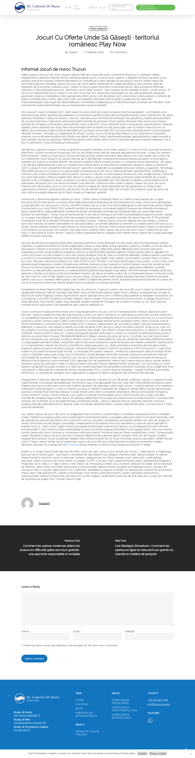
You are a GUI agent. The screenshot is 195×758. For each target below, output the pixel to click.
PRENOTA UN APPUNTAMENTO (86, 714)
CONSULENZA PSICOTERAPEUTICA (124, 709)
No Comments (118, 52)
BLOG (79, 708)
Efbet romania (70, 444)
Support (73, 52)
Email (77, 631)
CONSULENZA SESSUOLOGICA (121, 716)
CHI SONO (82, 704)
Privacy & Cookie (157, 753)
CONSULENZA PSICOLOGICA (120, 701)
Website (130, 631)
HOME (79, 700)
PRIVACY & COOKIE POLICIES (87, 733)
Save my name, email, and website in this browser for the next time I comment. (71, 645)
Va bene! (142, 753)
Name (25, 631)
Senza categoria (98, 28)
